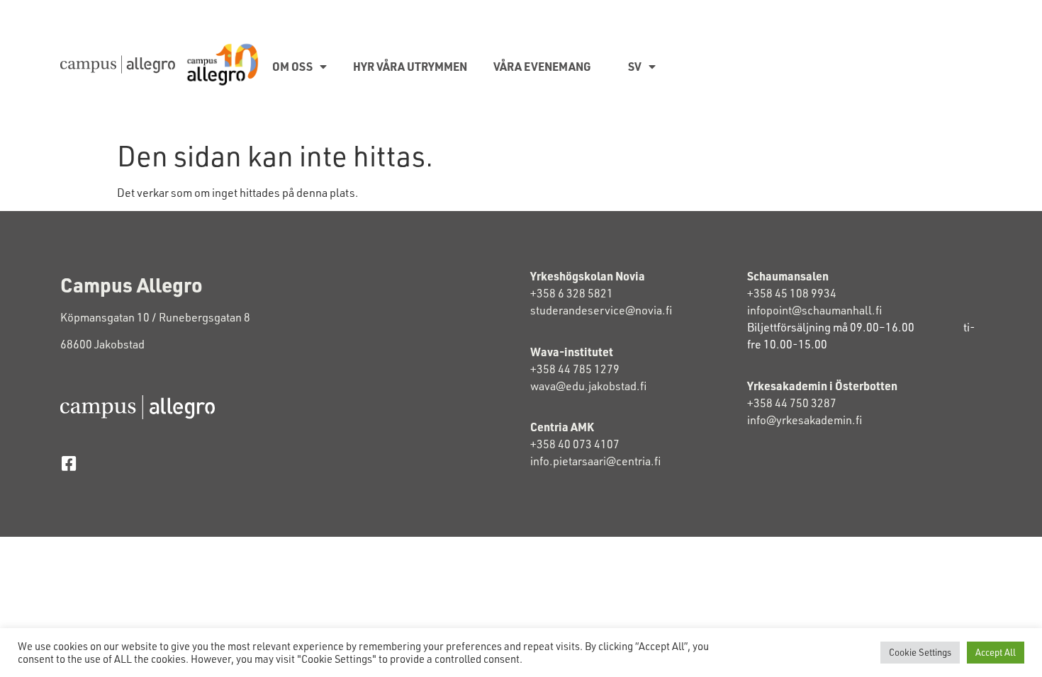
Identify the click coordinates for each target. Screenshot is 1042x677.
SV (635, 66)
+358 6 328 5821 (571, 293)
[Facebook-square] (68, 463)
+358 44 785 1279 (575, 369)
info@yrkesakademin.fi (805, 420)
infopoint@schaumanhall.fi (814, 310)
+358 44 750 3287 (803, 403)
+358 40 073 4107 (575, 444)
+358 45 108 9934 (791, 293)
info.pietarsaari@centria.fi (595, 461)
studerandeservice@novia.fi (602, 310)
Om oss (292, 66)
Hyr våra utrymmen (410, 66)
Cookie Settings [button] (920, 652)
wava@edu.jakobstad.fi (588, 386)
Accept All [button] (995, 652)
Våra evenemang (542, 66)
